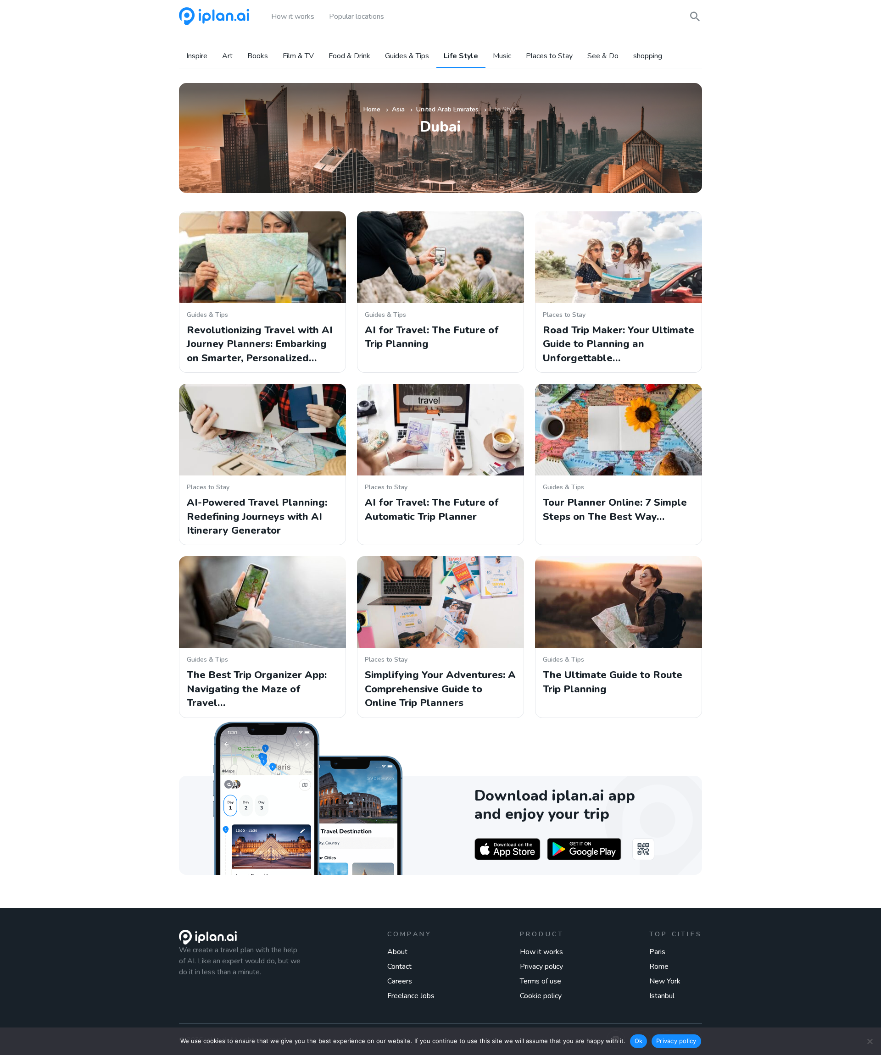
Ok (639, 1040)
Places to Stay (549, 56)
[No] (869, 1041)
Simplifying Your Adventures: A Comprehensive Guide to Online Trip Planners (440, 689)
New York (664, 981)
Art (227, 56)
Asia (398, 109)
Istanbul (662, 996)
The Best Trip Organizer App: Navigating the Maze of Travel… (257, 689)
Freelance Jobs (411, 996)
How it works (541, 952)
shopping (647, 56)
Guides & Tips (407, 56)
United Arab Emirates (447, 109)
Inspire (196, 56)
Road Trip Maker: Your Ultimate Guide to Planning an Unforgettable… (618, 344)
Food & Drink (349, 56)
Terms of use (540, 981)
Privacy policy (541, 966)
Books (257, 56)
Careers (399, 981)
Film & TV (298, 56)
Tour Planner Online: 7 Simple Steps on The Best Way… (615, 509)
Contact (399, 966)
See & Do (603, 56)
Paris (657, 952)
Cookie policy (541, 996)
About (397, 952)
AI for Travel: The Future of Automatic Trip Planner (432, 509)
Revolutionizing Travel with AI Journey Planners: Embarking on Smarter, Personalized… (260, 344)
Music (502, 56)
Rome (659, 966)
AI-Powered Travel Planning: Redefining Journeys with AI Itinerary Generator (257, 516)
